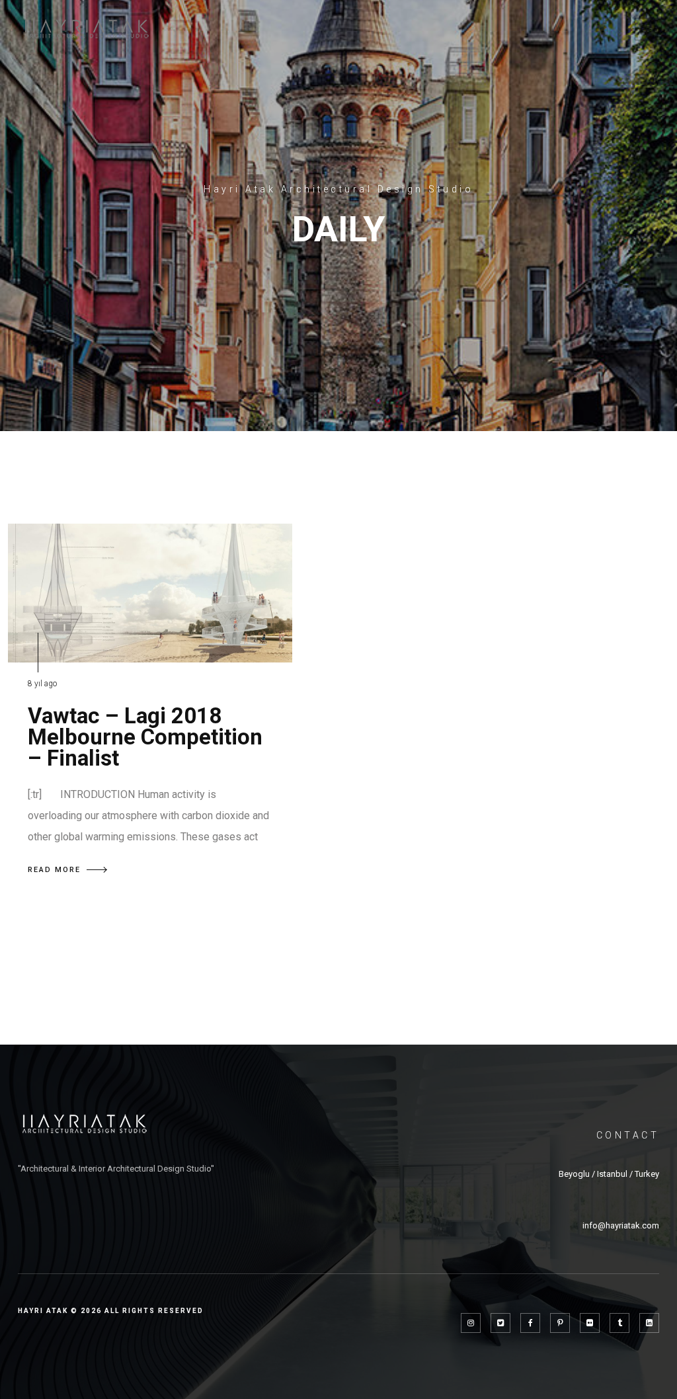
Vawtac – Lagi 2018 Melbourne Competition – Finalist (145, 737)
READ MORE (54, 869)
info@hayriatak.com (620, 1225)
